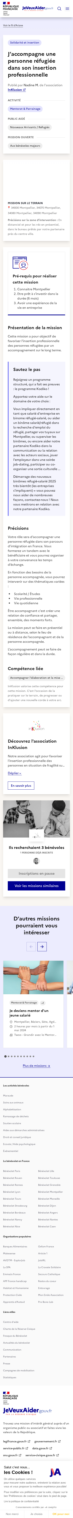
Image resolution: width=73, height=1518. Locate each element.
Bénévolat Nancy (12, 1219)
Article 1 (42, 1253)
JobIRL (42, 1260)
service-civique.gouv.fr (40, 1455)
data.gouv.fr (40, 1448)
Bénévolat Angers (48, 1212)
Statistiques (9, 1377)
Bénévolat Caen (47, 1226)
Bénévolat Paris (11, 1171)
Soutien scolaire (12, 1123)
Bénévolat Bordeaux (14, 1212)
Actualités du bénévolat (16, 1343)
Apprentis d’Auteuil (14, 1302)
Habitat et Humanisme (16, 1288)
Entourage (44, 1288)
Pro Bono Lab (45, 1302)
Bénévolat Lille (46, 1171)
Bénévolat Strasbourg (15, 1206)
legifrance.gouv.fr (15, 1441)
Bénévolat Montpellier (50, 1192)
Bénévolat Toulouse (49, 1178)
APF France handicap (15, 1281)
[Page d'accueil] (38, 8)
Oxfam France (46, 1246)
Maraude (8, 1095)
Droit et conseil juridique (17, 1137)
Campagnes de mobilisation (18, 1370)
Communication (12, 1349)
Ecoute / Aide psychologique (19, 1144)
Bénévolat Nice (11, 1226)
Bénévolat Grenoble (49, 1185)
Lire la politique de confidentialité (21, 1501)
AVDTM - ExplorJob (14, 1260)
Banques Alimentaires (15, 1246)
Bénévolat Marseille (49, 1199)
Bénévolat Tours (12, 1199)
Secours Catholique (49, 1274)
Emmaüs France (12, 1274)
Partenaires (9, 1356)
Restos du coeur (47, 1281)
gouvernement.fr (45, 1441)
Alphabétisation (12, 1109)
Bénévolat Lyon (11, 1192)
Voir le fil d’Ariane (13, 25)
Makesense (9, 1253)
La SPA (7, 1267)
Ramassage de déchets (16, 1116)
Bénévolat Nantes (48, 1219)
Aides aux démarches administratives (23, 1130)
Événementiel (10, 1151)
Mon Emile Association (50, 1295)
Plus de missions (35, 1065)
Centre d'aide (10, 1322)
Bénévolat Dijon (47, 1206)
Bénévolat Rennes (13, 1185)
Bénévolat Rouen (12, 1178)
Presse (6, 1363)
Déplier (13, 773)
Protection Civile (12, 1295)
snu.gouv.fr (10, 1455)
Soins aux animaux (13, 1102)
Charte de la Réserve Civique (19, 1329)
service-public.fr (14, 1448)
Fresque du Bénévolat (15, 1336)
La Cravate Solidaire (49, 1267)
